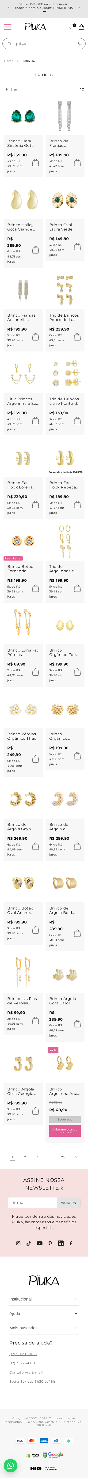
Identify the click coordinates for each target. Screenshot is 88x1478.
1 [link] (12, 1157)
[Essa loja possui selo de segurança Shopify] (33, 1455)
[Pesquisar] (80, 43)
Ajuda (43, 1313)
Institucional (43, 1299)
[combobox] (44, 43)
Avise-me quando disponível (64, 1131)
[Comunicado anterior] (9, 8)
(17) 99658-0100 (23, 1354)
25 (63, 1157)
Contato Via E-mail (26, 1372)
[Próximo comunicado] (79, 8)
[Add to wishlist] (35, 104)
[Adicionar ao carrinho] (34, 162)
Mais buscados (43, 1328)
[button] (7, 27)
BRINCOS (30, 61)
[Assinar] (68, 1202)
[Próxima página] (76, 1157)
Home (8, 61)
